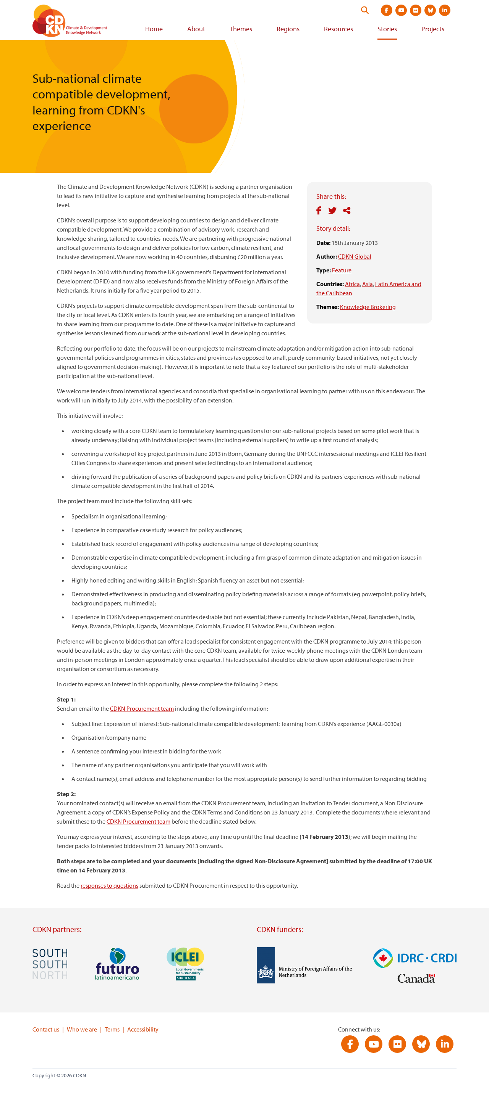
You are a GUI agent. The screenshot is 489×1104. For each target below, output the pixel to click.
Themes (241, 28)
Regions (288, 28)
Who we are (82, 1029)
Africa (352, 284)
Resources (338, 28)
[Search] (365, 10)
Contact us (45, 1029)
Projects (432, 28)
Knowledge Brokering (368, 307)
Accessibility (143, 1029)
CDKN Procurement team (142, 708)
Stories (387, 28)
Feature (341, 270)
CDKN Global (354, 256)
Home (154, 28)
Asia (367, 284)
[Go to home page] (80, 22)
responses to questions (109, 885)
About (196, 28)
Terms (112, 1029)
